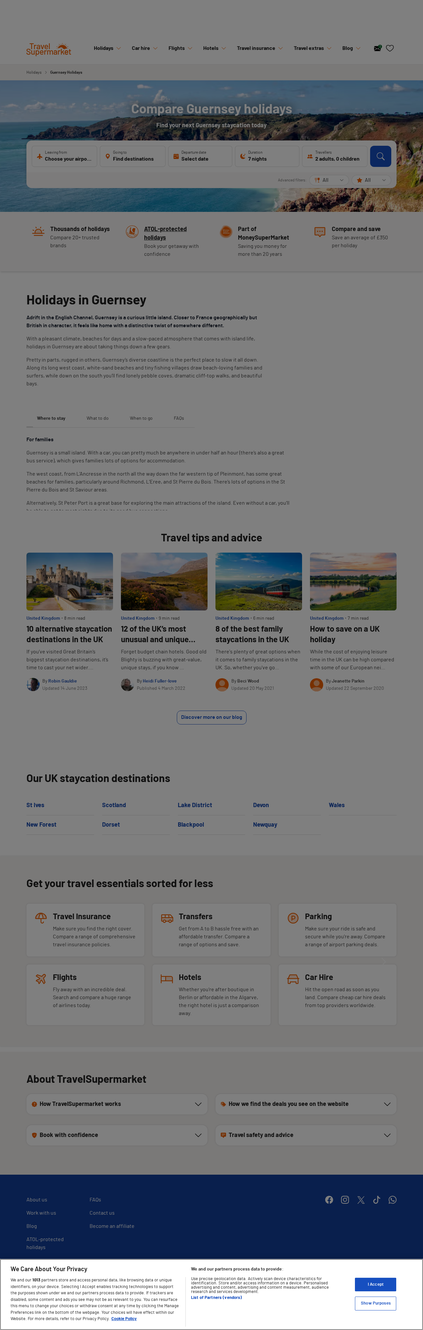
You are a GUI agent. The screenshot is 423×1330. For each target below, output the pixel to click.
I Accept (376, 1284)
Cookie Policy (124, 1319)
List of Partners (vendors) (216, 1298)
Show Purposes (376, 1303)
